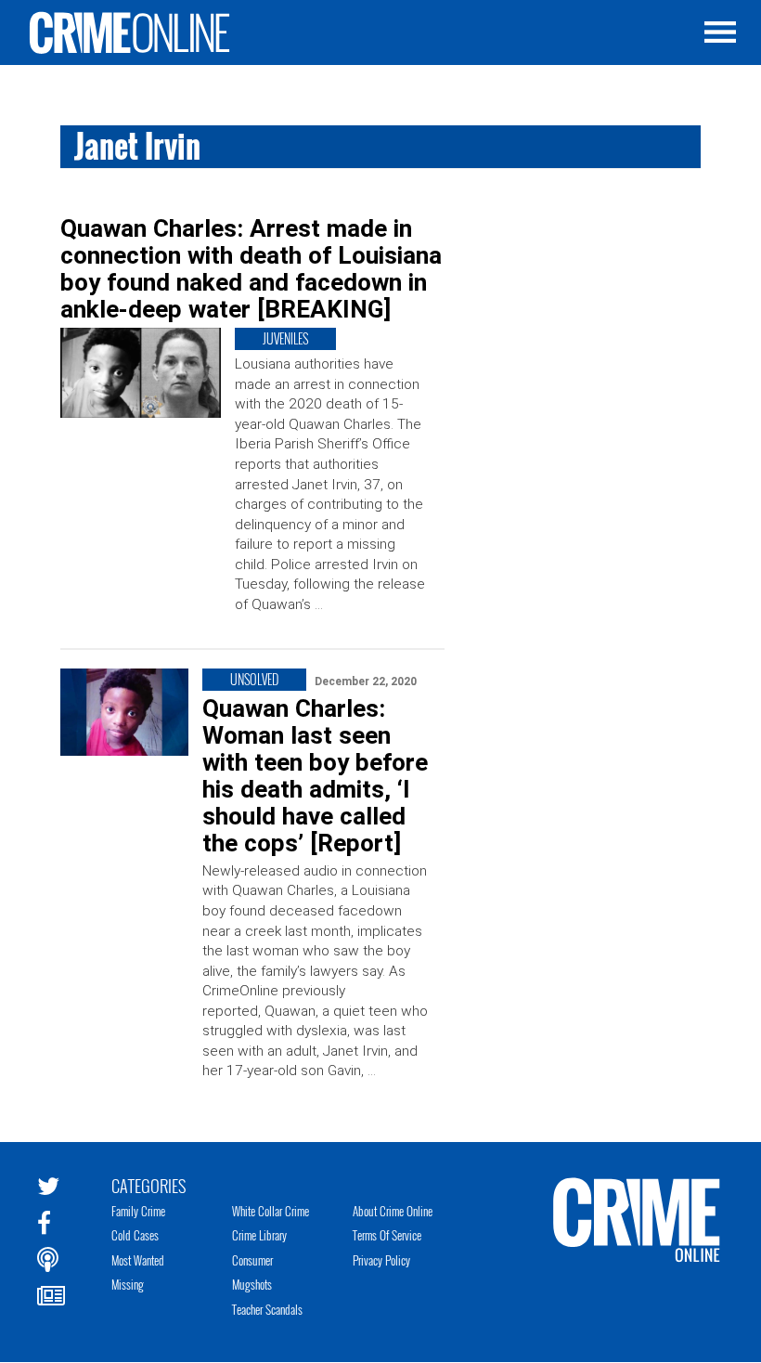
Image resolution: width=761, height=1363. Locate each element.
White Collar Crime (270, 1210)
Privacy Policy (381, 1260)
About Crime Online (392, 1210)
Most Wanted (137, 1260)
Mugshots (252, 1284)
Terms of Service (387, 1235)
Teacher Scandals (267, 1309)
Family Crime (138, 1210)
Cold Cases (135, 1235)
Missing (127, 1284)
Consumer (252, 1260)
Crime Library (259, 1235)
